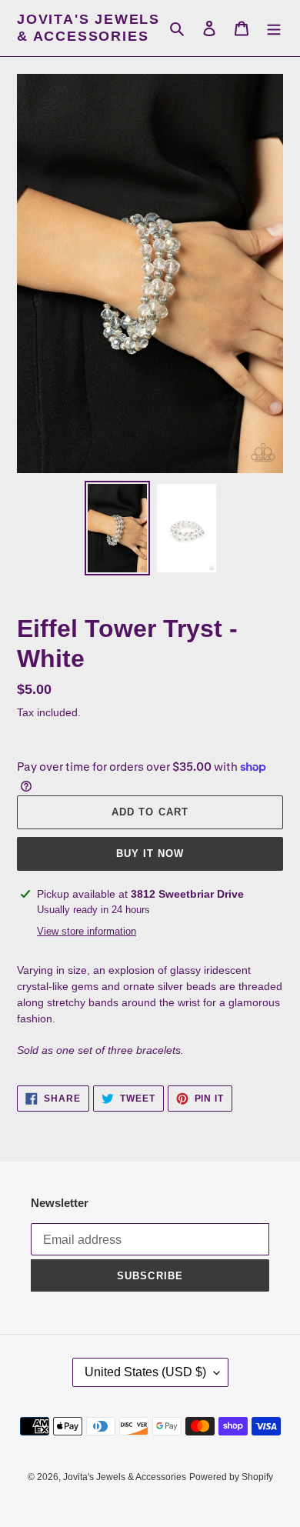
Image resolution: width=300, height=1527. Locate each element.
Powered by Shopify (231, 1477)
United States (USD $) (145, 1372)
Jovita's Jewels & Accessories (88, 28)
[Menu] (274, 28)
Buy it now (150, 853)
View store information (86, 931)
